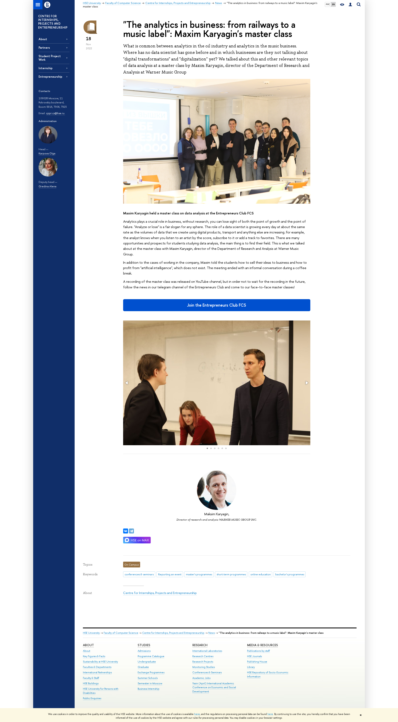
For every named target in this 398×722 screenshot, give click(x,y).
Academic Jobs (201, 678)
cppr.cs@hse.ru (55, 113)
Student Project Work (50, 58)
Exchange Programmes (151, 672)
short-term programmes (231, 574)
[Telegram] (131, 530)
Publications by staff (258, 651)
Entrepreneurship (50, 77)
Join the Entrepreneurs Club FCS (216, 305)
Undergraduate (147, 661)
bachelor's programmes (289, 574)
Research (199, 645)
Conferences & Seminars (207, 672)
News (211, 633)
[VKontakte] (125, 530)
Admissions (144, 651)
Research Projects (202, 661)
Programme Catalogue (151, 656)
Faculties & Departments (97, 667)
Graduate (143, 667)
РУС (328, 4)
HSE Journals (254, 656)
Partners (44, 48)
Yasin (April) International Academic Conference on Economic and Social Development (214, 687)
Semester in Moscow (150, 683)
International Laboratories (207, 651)
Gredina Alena (47, 186)
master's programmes (199, 574)
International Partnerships (97, 672)
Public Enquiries (92, 698)
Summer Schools (148, 678)
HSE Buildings (90, 683)
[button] (127, 383)
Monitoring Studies (203, 667)
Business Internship (148, 689)
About (43, 39)
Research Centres (202, 656)
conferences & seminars (139, 574)
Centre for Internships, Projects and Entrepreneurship (160, 593)
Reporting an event (169, 574)
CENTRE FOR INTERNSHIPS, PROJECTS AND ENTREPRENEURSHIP (53, 21)
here (197, 714)
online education (260, 574)
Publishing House (257, 661)
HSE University (91, 633)
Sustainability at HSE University (100, 661)
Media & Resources (262, 645)
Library (251, 667)
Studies (144, 645)
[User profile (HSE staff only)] (350, 4)
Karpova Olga (47, 153)
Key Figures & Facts (94, 656)
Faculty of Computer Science (121, 633)
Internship (45, 68)
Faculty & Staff (91, 678)
